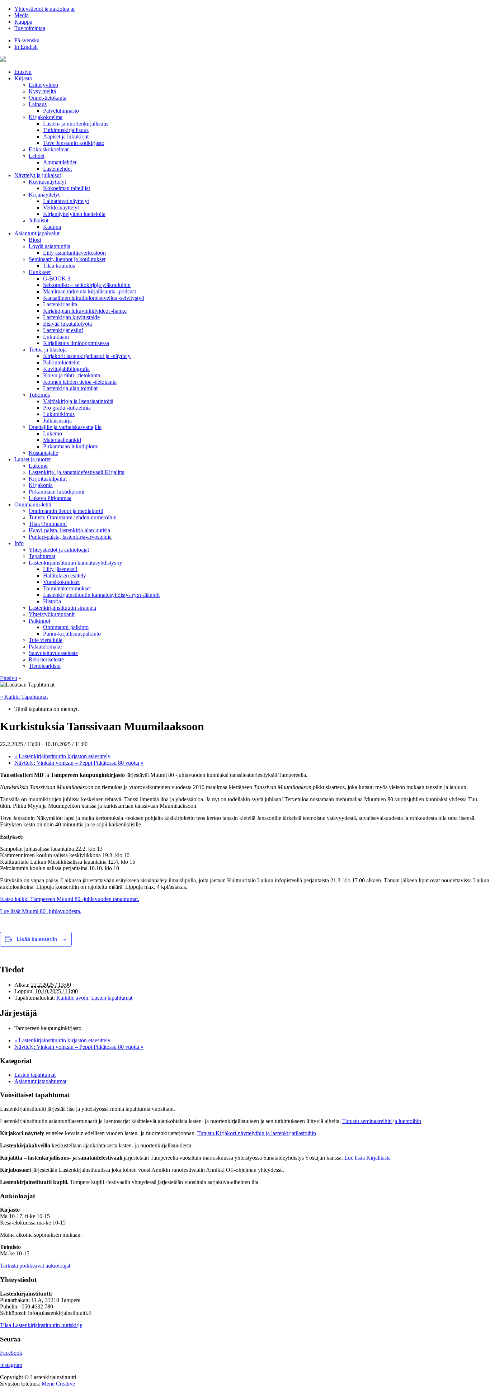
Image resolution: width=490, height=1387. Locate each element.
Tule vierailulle (45, 640)
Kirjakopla (41, 485)
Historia (52, 601)
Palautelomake (45, 646)
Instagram (11, 1365)
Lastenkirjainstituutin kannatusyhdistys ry (75, 563)
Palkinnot (39, 621)
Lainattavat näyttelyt (66, 201)
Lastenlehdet (57, 169)
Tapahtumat (42, 556)
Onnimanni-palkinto (66, 627)
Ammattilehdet (59, 162)
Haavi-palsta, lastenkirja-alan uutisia (69, 530)
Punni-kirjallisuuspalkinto (72, 634)
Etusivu (23, 72)
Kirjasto (23, 78)
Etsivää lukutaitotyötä (67, 324)
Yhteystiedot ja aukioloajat (44, 9)
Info (19, 543)
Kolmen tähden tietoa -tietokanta (80, 382)
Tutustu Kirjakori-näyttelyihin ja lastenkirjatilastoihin (256, 1133)
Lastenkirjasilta (60, 304)
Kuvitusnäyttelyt (47, 182)
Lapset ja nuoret (32, 459)
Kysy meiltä (42, 91)
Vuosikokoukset (61, 582)
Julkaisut (38, 220)
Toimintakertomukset (67, 588)
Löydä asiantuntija (49, 246)
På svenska (26, 40)
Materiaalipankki (62, 440)
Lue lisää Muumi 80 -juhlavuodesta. (40, 911)
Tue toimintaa (29, 28)
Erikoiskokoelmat (49, 149)
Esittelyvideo (43, 85)
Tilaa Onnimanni (48, 524)
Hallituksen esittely (64, 575)
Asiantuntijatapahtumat (40, 1081)
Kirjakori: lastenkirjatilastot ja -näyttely (87, 356)
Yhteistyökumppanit (52, 614)
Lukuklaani (56, 337)
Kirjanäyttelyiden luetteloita (74, 214)
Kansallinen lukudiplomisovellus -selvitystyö (93, 298)
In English (26, 47)
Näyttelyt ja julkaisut (37, 175)
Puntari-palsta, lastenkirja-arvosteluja (70, 537)
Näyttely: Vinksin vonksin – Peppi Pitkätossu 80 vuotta (78, 763)
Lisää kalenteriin (37, 939)
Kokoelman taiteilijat (66, 188)
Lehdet (36, 156)
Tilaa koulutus (59, 266)
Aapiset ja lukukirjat (66, 136)
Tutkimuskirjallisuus (66, 130)
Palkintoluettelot (61, 362)
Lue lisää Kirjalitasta (367, 1158)
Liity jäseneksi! (60, 569)
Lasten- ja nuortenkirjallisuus (75, 124)
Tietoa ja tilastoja (48, 349)
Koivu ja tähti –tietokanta (71, 375)
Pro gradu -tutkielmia (67, 408)
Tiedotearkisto (45, 666)
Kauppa (23, 22)
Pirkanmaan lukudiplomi (71, 446)
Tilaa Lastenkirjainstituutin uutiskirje (41, 1325)
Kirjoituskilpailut (48, 479)
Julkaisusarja (57, 420)
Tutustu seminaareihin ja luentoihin (381, 1121)
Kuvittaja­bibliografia (66, 369)
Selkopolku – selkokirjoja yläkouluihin (87, 285)
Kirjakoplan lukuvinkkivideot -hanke (85, 311)
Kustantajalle (43, 453)
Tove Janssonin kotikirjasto (73, 143)
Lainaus (38, 104)
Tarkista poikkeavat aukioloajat (35, 1266)
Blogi (35, 240)
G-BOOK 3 (56, 278)
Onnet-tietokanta (47, 98)
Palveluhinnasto (61, 111)
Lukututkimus (59, 414)
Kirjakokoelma (45, 117)
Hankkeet (40, 272)
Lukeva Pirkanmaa (50, 498)
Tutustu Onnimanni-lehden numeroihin (73, 517)
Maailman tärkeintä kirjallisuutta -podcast (89, 291)
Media (21, 15)
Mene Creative (58, 1384)
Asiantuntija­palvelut (37, 233)
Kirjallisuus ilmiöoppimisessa (76, 343)
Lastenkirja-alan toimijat (70, 388)
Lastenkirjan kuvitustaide (71, 317)
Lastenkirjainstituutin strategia (62, 608)
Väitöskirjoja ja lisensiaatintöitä (78, 401)
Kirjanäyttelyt (44, 195)
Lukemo (52, 433)
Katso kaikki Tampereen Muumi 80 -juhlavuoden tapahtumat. (69, 899)
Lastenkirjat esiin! (63, 330)
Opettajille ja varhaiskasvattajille (65, 427)
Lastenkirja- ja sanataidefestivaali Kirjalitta (76, 472)
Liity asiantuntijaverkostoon (74, 253)
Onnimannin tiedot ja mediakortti (66, 511)
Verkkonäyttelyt (61, 207)
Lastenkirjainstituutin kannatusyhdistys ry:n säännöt (101, 595)
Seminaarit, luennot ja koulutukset (67, 259)
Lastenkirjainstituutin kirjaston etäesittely (62, 756)
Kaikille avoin (72, 998)
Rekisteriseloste (46, 659)
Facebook (11, 1353)
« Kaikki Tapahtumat (24, 697)
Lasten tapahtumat (111, 998)
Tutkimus (39, 395)
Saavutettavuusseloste (53, 653)
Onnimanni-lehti (32, 504)
